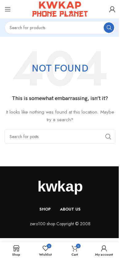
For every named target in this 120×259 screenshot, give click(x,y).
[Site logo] (60, 9)
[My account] (112, 9)
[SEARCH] (109, 27)
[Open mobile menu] (8, 9)
